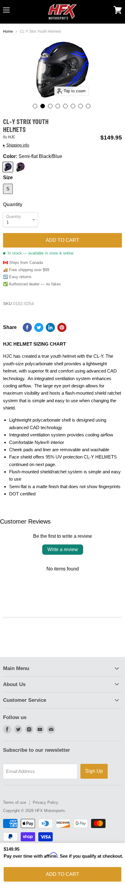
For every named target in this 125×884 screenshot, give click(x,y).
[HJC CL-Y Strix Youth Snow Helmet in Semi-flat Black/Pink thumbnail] (88, 106)
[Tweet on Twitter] (38, 327)
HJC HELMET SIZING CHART (34, 344)
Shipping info (16, 145)
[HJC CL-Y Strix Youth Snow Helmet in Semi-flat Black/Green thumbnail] (73, 106)
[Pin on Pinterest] (61, 327)
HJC (11, 137)
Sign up (94, 771)
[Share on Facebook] (27, 327)
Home (8, 32)
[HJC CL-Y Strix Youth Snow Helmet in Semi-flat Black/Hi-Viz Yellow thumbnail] (50, 106)
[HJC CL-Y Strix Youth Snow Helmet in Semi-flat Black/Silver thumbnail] (80, 106)
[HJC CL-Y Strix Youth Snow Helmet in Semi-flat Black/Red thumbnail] (35, 106)
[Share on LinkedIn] (50, 327)
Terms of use (14, 802)
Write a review (62, 549)
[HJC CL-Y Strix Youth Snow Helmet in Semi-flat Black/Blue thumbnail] (42, 106)
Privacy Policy (45, 802)
